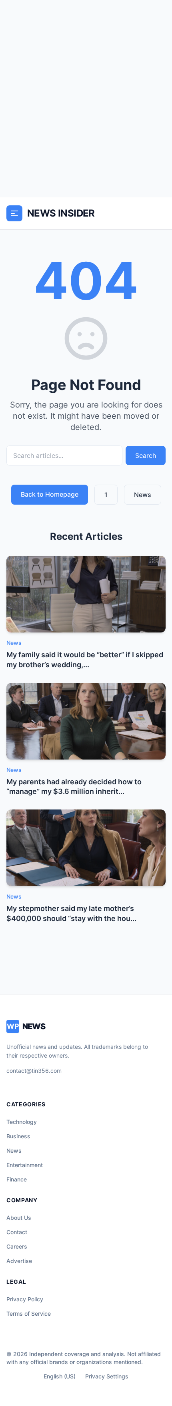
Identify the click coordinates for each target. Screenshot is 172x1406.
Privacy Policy (24, 1299)
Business (18, 1136)
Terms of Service (28, 1313)
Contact (16, 1232)
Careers (16, 1246)
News (142, 495)
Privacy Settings (106, 1376)
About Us (18, 1217)
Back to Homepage (49, 494)
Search (145, 455)
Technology (21, 1121)
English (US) (60, 1376)
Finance (16, 1179)
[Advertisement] (86, 99)
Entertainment (24, 1164)
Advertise (19, 1260)
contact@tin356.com (34, 1070)
